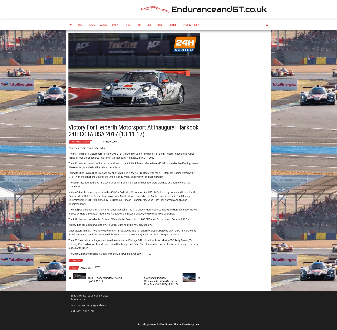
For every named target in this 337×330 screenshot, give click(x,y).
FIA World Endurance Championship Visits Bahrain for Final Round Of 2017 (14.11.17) (161, 281)
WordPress (166, 324)
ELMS (91, 24)
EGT (97, 267)
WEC (80, 24)
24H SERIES (86, 268)
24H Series (92, 260)
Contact (173, 24)
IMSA (115, 24)
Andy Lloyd (112, 141)
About (160, 24)
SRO (128, 24)
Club (149, 24)
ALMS (103, 24)
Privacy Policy (191, 24)
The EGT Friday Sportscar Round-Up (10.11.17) (105, 280)
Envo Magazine (190, 324)
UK (139, 24)
